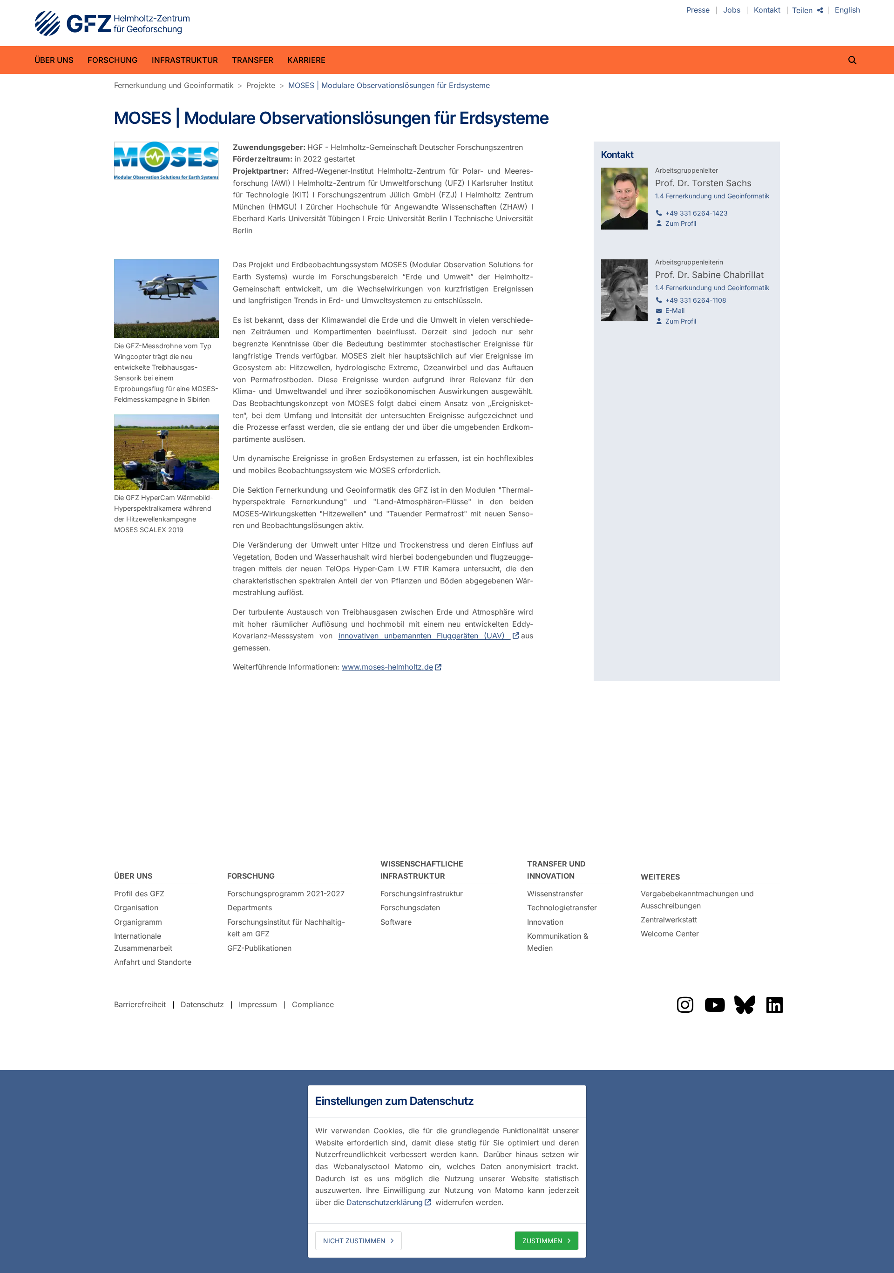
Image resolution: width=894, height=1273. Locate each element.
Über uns (54, 60)
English (847, 10)
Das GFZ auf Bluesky (744, 1005)
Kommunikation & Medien (557, 942)
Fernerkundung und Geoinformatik (174, 85)
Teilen (802, 10)
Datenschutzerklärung (384, 1202)
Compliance (313, 1004)
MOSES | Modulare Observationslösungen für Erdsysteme (389, 85)
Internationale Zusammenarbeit (143, 942)
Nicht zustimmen (354, 1241)
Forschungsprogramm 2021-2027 (286, 893)
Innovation (545, 922)
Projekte (260, 85)
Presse (698, 10)
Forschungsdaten (410, 907)
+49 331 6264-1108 (695, 300)
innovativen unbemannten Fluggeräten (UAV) (425, 635)
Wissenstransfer (555, 893)
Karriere (306, 60)
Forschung (113, 60)
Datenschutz (202, 1004)
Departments (249, 907)
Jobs (731, 10)
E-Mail (674, 310)
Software (396, 922)
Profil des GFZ (139, 893)
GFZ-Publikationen (259, 948)
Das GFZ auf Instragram (685, 1005)
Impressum (258, 1004)
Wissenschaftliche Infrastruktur (421, 869)
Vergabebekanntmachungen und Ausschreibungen (697, 899)
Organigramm (138, 922)
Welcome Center (670, 933)
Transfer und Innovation (556, 869)
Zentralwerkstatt (669, 919)
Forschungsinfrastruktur (421, 893)
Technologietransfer (562, 907)
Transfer (252, 60)
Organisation (136, 907)
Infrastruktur (185, 60)
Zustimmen (542, 1241)
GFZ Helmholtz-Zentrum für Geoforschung (112, 23)
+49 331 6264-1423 (696, 213)
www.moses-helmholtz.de (387, 666)
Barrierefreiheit (140, 1004)
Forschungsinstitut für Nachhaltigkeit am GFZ (286, 928)
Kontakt (767, 10)
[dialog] (447, 1171)
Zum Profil (680, 223)
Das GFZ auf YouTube (715, 1005)
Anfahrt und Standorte (152, 962)
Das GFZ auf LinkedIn (774, 1005)
